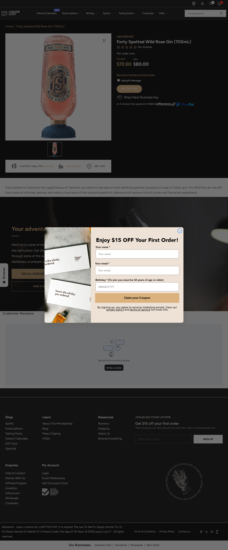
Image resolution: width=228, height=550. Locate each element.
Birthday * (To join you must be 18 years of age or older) (129, 279)
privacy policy (115, 309)
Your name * (102, 247)
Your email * (102, 263)
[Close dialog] (180, 231)
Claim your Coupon (137, 297)
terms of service (140, 309)
